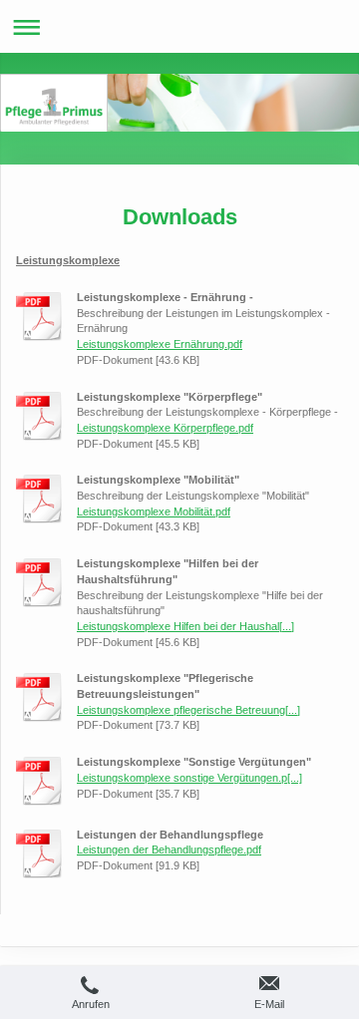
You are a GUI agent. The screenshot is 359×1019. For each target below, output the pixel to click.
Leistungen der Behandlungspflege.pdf (169, 849)
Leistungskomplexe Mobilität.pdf (153, 511)
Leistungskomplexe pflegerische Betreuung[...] (188, 710)
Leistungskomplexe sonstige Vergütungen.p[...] (189, 778)
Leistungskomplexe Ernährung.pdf (159, 344)
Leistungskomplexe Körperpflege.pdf (165, 428)
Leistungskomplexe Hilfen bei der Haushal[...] (185, 626)
